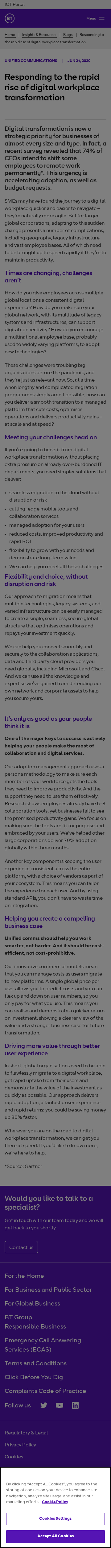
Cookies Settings (55, 1519)
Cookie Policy (55, 1502)
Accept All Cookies (55, 1536)
